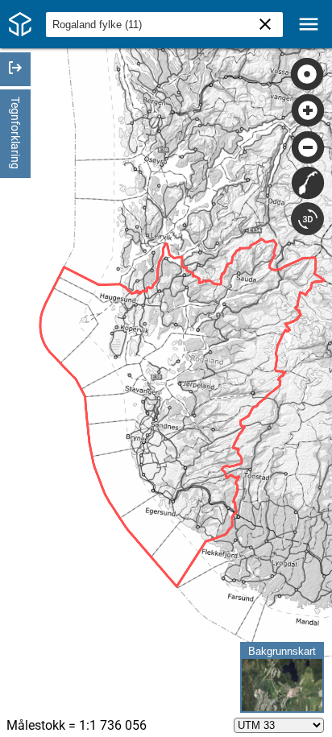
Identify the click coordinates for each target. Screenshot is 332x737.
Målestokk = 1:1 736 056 (76, 725)
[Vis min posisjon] (307, 74)
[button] (166, 24)
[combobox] (164, 24)
